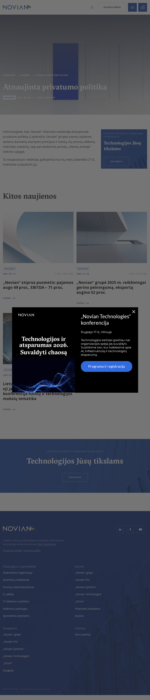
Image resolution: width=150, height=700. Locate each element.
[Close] (133, 311)
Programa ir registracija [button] (106, 366)
